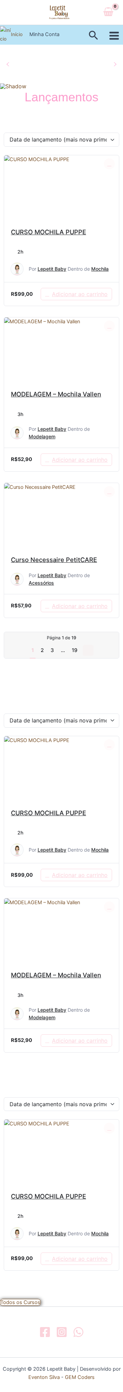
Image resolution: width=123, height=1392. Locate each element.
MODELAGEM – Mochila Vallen (56, 394)
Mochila (100, 269)
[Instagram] (61, 1332)
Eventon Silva (44, 1377)
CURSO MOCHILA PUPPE (48, 232)
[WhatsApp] (78, 1332)
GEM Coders (79, 1377)
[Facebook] (45, 1332)
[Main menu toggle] (114, 36)
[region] (61, 67)
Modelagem (42, 436)
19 (75, 650)
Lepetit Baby (52, 269)
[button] (93, 36)
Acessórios (41, 583)
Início (17, 34)
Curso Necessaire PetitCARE (54, 559)
